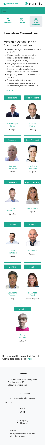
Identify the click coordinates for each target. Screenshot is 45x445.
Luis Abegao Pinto (12, 124)
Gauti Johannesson (12, 209)
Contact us (7, 402)
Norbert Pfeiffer (32, 124)
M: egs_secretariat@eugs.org (22, 398)
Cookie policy (22, 423)
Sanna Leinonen (22, 336)
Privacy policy (22, 420)
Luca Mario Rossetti (12, 294)
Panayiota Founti (32, 294)
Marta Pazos (32, 208)
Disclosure (8, 90)
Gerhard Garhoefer (12, 167)
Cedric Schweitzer (12, 251)
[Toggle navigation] (4, 10)
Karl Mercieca (33, 250)
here (30, 358)
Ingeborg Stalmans (32, 167)
